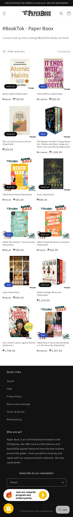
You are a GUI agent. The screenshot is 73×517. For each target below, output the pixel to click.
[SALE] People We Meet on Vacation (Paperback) (53, 243)
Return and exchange (18, 404)
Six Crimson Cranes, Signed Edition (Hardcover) (19, 344)
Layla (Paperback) (11, 292)
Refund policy (14, 419)
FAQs (9, 388)
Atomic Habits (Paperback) (15, 93)
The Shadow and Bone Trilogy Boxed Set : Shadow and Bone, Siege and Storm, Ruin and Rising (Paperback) (53, 144)
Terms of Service (16, 411)
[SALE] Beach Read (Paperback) (17, 194)
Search (10, 381)
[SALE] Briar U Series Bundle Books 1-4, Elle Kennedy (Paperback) (53, 344)
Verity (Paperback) (45, 194)
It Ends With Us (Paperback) (50, 93)
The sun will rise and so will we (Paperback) (17, 142)
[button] (4, 13)
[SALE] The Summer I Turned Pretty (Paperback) (19, 243)
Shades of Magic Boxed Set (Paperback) (49, 293)
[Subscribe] (62, 483)
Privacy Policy (14, 396)
